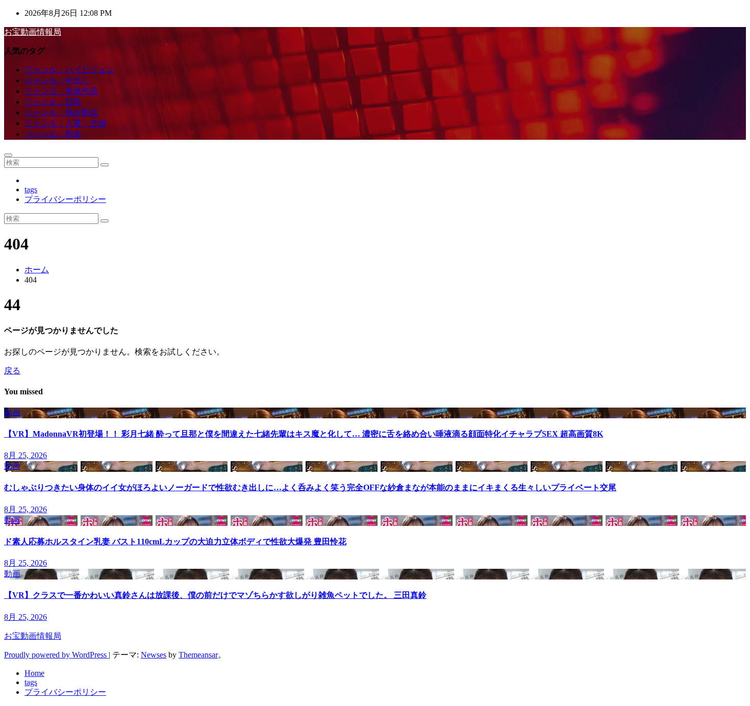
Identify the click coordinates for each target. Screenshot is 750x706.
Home (34, 673)
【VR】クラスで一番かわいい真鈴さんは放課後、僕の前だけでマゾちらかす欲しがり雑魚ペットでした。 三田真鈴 (215, 595)
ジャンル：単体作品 (61, 91)
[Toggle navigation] (8, 155)
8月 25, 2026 (25, 455)
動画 (12, 412)
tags (30, 189)
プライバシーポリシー (65, 199)
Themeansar (198, 654)
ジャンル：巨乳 (53, 101)
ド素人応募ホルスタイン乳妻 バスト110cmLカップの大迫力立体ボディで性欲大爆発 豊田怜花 (175, 541)
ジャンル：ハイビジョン (69, 69)
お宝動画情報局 (32, 32)
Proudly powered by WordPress (56, 654)
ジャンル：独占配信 (61, 112)
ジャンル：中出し (57, 80)
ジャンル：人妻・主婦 (65, 123)
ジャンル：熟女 (53, 134)
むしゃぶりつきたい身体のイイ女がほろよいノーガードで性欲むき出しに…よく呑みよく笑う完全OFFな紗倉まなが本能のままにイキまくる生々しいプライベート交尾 (310, 487)
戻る (12, 370)
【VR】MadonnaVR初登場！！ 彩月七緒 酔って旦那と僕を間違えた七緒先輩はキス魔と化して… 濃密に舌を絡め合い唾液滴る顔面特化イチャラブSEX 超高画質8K (303, 434)
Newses (153, 654)
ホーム (36, 269)
